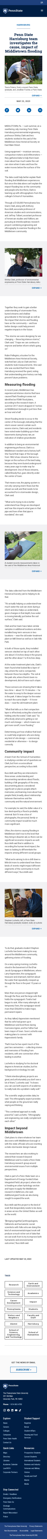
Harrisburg (23, 25)
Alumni (13, 1324)
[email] (40, 110)
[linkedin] (29, 110)
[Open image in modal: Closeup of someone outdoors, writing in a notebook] (23, 545)
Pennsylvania (13, 1309)
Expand (36, 95)
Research (14, 1284)
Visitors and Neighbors (14, 1316)
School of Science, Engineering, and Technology (14, 1333)
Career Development (13, 1301)
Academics (33, 1293)
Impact (33, 1302)
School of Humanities (33, 1333)
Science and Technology (13, 1293)
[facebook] (7, 110)
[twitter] (18, 110)
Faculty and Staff (33, 1316)
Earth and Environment (33, 1284)
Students (33, 1309)
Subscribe (22, 1369)
